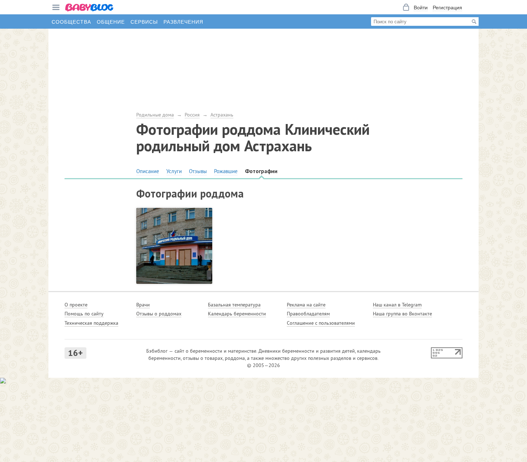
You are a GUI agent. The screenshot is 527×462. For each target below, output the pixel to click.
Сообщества (71, 21)
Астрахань (221, 114)
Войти (421, 7)
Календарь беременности (237, 313)
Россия (192, 114)
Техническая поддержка (91, 323)
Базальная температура (234, 304)
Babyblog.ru (89, 8)
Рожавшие (226, 171)
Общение (111, 21)
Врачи (143, 304)
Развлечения (183, 21)
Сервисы (144, 21)
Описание (147, 171)
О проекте (76, 304)
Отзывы (198, 171)
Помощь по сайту (84, 313)
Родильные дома (155, 114)
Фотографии (261, 171)
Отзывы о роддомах (158, 313)
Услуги (174, 171)
